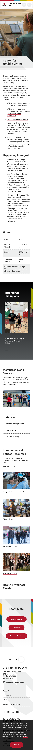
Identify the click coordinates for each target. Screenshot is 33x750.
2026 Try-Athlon (13, 174)
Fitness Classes (11, 430)
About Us (6, 691)
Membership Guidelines (11, 704)
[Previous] (6, 310)
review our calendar (17, 269)
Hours (5, 700)
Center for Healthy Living (15, 668)
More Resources (9, 466)
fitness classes (21, 105)
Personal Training (12, 437)
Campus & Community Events (14, 492)
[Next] (26, 310)
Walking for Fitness (10, 573)
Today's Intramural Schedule (17, 119)
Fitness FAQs (8, 519)
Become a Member (16, 636)
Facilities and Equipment (15, 424)
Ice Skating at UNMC (10, 546)
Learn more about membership (14, 114)
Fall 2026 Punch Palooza (16, 195)
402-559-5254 (8, 678)
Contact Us (16, 627)
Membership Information (10, 416)
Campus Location (16, 619)
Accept (16, 745)
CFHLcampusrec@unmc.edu (13, 682)
